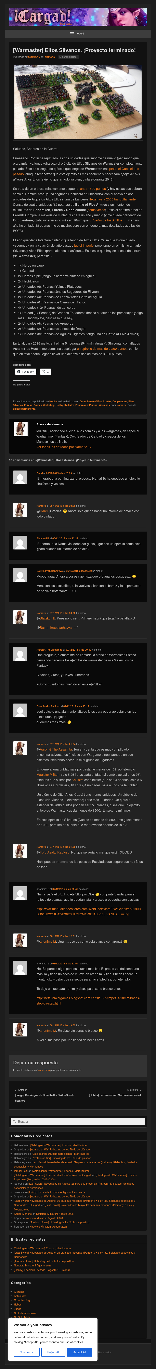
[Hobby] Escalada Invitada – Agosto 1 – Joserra (56, 1192)
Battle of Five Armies (99, 401)
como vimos (96, 209)
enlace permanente (24, 408)
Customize (26, 1352)
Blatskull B (43, 538)
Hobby (53, 401)
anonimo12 (48, 941)
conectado (44, 1070)
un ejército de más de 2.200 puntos (102, 348)
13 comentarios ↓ (68, 57)
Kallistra (69, 405)
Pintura (93, 405)
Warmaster (105, 405)
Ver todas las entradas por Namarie (63, 446)
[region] (53, 1339)
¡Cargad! (19, 1291)
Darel (40, 473)
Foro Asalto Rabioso (48, 706)
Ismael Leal (21, 1171)
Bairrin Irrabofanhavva (50, 571)
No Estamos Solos (25, 1313)
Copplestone (120, 401)
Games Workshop (44, 405)
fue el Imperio (84, 245)
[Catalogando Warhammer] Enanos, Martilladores (59, 1145)
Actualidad (20, 1296)
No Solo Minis (22, 1317)
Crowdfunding (22, 1300)
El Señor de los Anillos (105, 220)
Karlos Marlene (23, 1214)
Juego (17, 1309)
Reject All (53, 1352)
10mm (82, 401)
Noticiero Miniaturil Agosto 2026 (55, 1214)
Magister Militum (48, 774)
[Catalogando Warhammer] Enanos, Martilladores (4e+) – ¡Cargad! (52, 1175)
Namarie (50, 57)
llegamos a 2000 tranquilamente (112, 199)
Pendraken (81, 405)
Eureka (28, 405)
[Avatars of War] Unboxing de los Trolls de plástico (60, 1149)
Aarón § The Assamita (49, 649)
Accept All (79, 1352)
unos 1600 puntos (93, 188)
